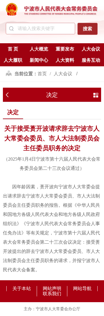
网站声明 (52, 288)
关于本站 (21, 288)
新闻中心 (39, 60)
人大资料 (65, 60)
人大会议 (91, 48)
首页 (42, 73)
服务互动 (91, 60)
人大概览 (39, 48)
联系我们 (52, 293)
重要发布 (65, 48)
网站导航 (82, 288)
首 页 (13, 48)
